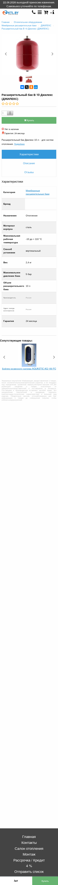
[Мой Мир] (36, 87)
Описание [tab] (29, 163)
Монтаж (29, 854)
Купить (30, 120)
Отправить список (29, 871)
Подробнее (19, 144)
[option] (29, 54)
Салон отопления (29, 848)
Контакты (29, 842)
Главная (29, 836)
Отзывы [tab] (29, 172)
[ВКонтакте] (22, 87)
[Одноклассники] (31, 87)
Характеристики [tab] (29, 154)
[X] (27, 87)
